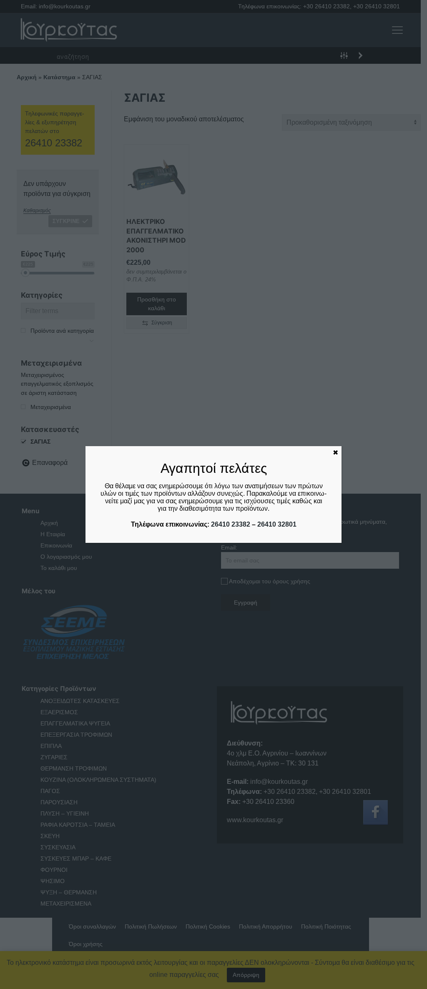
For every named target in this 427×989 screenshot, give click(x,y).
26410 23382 (230, 524)
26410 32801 (276, 524)
